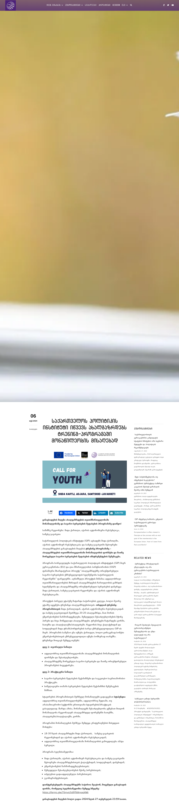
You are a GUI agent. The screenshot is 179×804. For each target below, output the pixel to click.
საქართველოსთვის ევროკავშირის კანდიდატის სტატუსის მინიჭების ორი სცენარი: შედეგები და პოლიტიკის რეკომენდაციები (149, 441)
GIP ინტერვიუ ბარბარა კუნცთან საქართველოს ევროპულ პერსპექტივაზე (148, 522)
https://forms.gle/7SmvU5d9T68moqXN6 (65, 792)
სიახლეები (33, 429)
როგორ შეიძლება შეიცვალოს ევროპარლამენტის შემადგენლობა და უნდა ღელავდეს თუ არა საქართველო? (147, 632)
